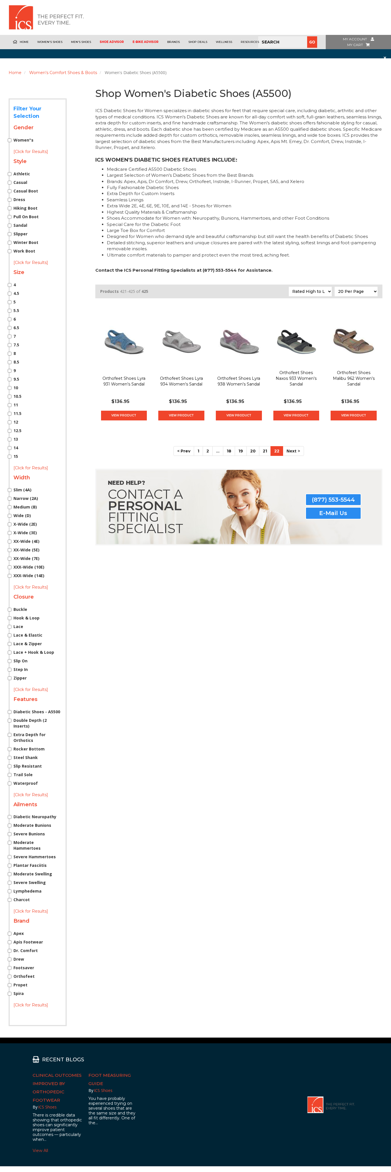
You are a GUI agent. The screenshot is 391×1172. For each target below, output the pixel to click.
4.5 (16, 293)
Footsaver (23, 967)
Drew (18, 959)
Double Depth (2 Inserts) (30, 723)
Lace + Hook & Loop (33, 652)
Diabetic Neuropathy (34, 816)
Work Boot (24, 251)
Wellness (224, 42)
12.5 (17, 430)
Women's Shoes (49, 42)
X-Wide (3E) (25, 532)
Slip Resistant (27, 766)
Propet (20, 985)
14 (15, 447)
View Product (123, 415)
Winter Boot (25, 242)
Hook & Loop (26, 618)
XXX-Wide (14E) (28, 575)
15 (15, 456)
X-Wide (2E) (25, 524)
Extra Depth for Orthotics (29, 737)
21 (265, 451)
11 (15, 405)
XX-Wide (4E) (26, 541)
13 (15, 439)
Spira (18, 993)
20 (253, 451)
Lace (18, 626)
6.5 (16, 327)
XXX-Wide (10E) (28, 567)
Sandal (20, 225)
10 (15, 387)
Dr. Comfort (25, 950)
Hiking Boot (25, 208)
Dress (19, 199)
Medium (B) (25, 507)
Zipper (20, 678)
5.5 (16, 310)
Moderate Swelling (32, 874)
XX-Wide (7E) (26, 558)
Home (24, 42)
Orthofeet (24, 976)
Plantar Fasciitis (30, 865)
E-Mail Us (333, 513)
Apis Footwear (28, 942)
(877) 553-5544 (333, 499)
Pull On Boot (26, 216)
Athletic (21, 173)
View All (40, 1150)
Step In (20, 669)
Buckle (20, 609)
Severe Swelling (29, 882)
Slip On (20, 661)
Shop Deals (197, 42)
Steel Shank (25, 757)
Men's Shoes (81, 42)
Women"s (23, 140)
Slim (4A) (22, 489)
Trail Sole (23, 774)
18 (229, 451)
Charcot (21, 899)
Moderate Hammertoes (27, 845)
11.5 (17, 413)
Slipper (20, 234)
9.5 (16, 379)
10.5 (17, 396)
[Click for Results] (30, 151)
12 (15, 422)
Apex (18, 933)
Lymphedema (27, 891)
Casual (20, 182)
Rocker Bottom (29, 749)
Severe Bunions (29, 834)
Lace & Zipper (27, 643)
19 (240, 451)
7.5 (16, 344)
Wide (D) (22, 515)
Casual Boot (25, 191)
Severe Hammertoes (34, 856)
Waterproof (25, 783)
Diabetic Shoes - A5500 (36, 711)
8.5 (16, 362)
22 (276, 451)
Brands (173, 42)
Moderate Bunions (32, 825)
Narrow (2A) (25, 498)
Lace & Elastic (27, 635)
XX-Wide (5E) (26, 550)
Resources (250, 42)
